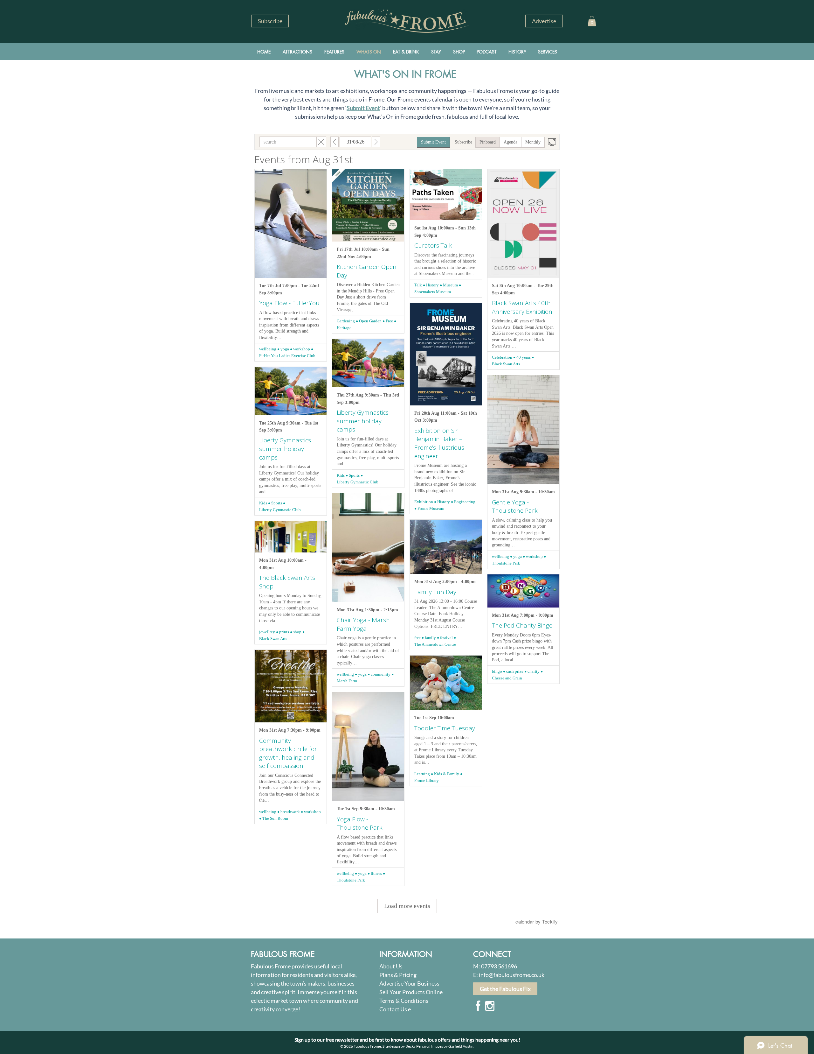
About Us (391, 966)
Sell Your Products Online (411, 991)
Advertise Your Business (409, 983)
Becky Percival (417, 1046)
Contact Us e (395, 1009)
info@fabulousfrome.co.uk (511, 974)
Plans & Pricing (398, 974)
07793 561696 (499, 966)
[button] (270, 21)
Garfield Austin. (461, 1046)
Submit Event (363, 107)
